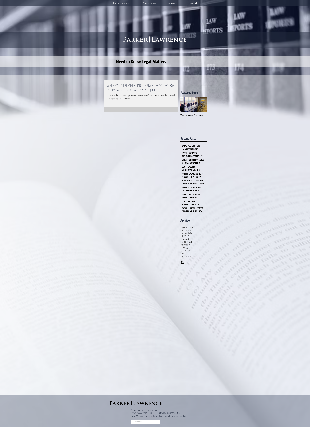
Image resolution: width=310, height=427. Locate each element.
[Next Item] (203, 104)
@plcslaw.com (172, 415)
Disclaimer (184, 415)
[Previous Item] (184, 104)
